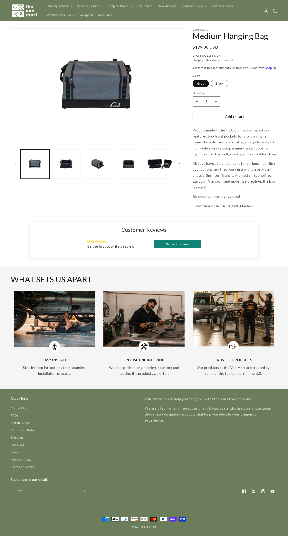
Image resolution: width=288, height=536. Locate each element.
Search (15, 452)
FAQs (15, 415)
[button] (59, 6)
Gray (200, 83)
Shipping (198, 60)
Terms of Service (23, 467)
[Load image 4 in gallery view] (128, 164)
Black (219, 83)
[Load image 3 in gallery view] (97, 164)
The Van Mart (148, 526)
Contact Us (19, 408)
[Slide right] (179, 164)
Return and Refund (24, 430)
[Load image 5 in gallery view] (159, 164)
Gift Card (17, 445)
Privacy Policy (21, 459)
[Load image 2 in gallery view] (66, 164)
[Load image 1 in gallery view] (35, 164)
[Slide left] (15, 164)
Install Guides (20, 423)
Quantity (199, 93)
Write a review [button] (177, 244)
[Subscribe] (83, 491)
